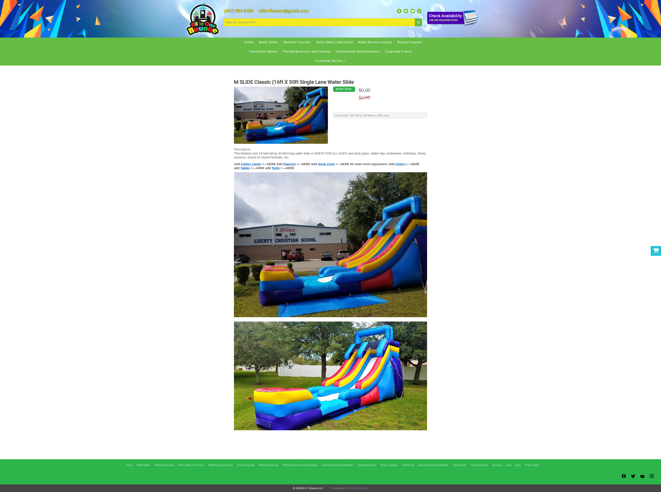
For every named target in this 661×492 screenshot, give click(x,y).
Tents (276, 168)
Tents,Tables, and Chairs (334, 42)
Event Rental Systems (356, 488)
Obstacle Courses (297, 42)
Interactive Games (263, 51)
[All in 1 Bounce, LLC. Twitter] (633, 476)
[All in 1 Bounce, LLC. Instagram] (652, 476)
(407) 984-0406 (238, 10)
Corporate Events (398, 51)
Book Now (343, 89)
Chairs (400, 164)
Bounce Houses (409, 42)
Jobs (509, 465)
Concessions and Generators (358, 51)
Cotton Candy (251, 164)
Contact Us (408, 465)
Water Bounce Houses (375, 42)
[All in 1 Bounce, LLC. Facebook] (624, 476)
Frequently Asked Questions (433, 465)
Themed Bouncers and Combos (306, 51)
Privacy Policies (479, 465)
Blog (518, 465)
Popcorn (289, 164)
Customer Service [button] (330, 61)
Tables (245, 168)
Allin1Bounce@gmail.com (283, 10)
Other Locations (389, 465)
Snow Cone (326, 164)
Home (249, 42)
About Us (497, 465)
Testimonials (459, 465)
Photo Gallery (532, 465)
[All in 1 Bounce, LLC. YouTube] (642, 476)
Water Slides (268, 42)
